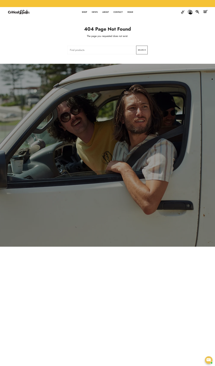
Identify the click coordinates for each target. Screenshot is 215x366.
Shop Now (107, 162)
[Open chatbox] (208, 360)
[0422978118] (183, 12)
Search (142, 50)
